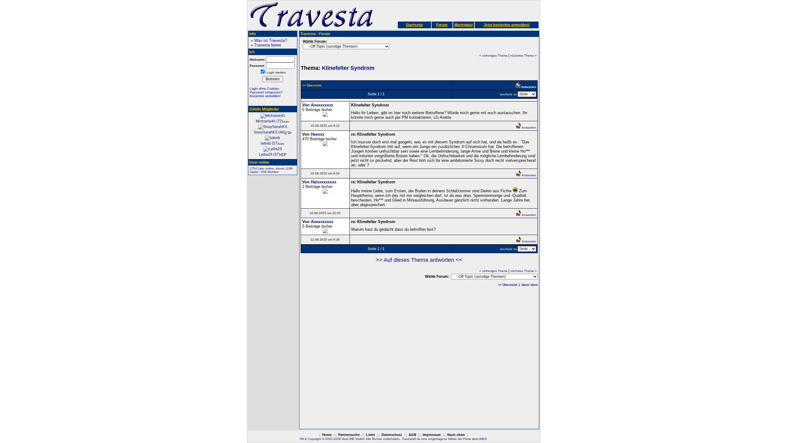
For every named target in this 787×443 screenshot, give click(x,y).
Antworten (529, 127)
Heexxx (317, 134)
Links (370, 435)
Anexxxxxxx (322, 105)
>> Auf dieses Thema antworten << (419, 260)
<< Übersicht (507, 284)
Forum (442, 25)
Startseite (414, 25)
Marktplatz (463, 25)
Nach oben (530, 284)
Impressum (432, 435)
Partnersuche (349, 435)
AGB (412, 435)
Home (327, 435)
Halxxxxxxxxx (323, 182)
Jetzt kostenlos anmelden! (507, 25)
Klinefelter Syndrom (348, 68)
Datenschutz (392, 435)
